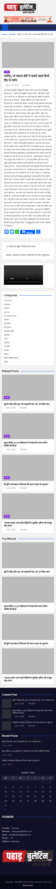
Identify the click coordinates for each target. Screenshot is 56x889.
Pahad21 (26, 85)
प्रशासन (7, 335)
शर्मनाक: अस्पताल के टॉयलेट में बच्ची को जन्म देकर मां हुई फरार (27, 255)
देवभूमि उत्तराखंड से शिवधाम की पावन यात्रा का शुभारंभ (26, 484)
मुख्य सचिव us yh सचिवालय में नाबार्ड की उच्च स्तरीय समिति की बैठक (25, 751)
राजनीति (7, 346)
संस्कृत (6, 354)
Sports (7, 312)
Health (6, 308)
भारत (5, 339)
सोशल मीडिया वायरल (11, 358)
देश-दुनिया (7, 327)
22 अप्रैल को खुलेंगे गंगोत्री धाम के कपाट (21, 246)
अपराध (6, 320)
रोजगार (6, 350)
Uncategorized (10, 316)
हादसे (6, 362)
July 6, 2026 (11, 408)
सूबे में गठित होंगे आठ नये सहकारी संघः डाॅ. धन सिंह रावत (26, 404)
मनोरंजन (7, 342)
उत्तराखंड (7, 72)
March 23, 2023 (12, 85)
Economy (8, 300)
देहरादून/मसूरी (9, 331)
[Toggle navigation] (11, 27)
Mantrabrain (28, 885)
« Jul (4, 809)
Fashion (7, 304)
